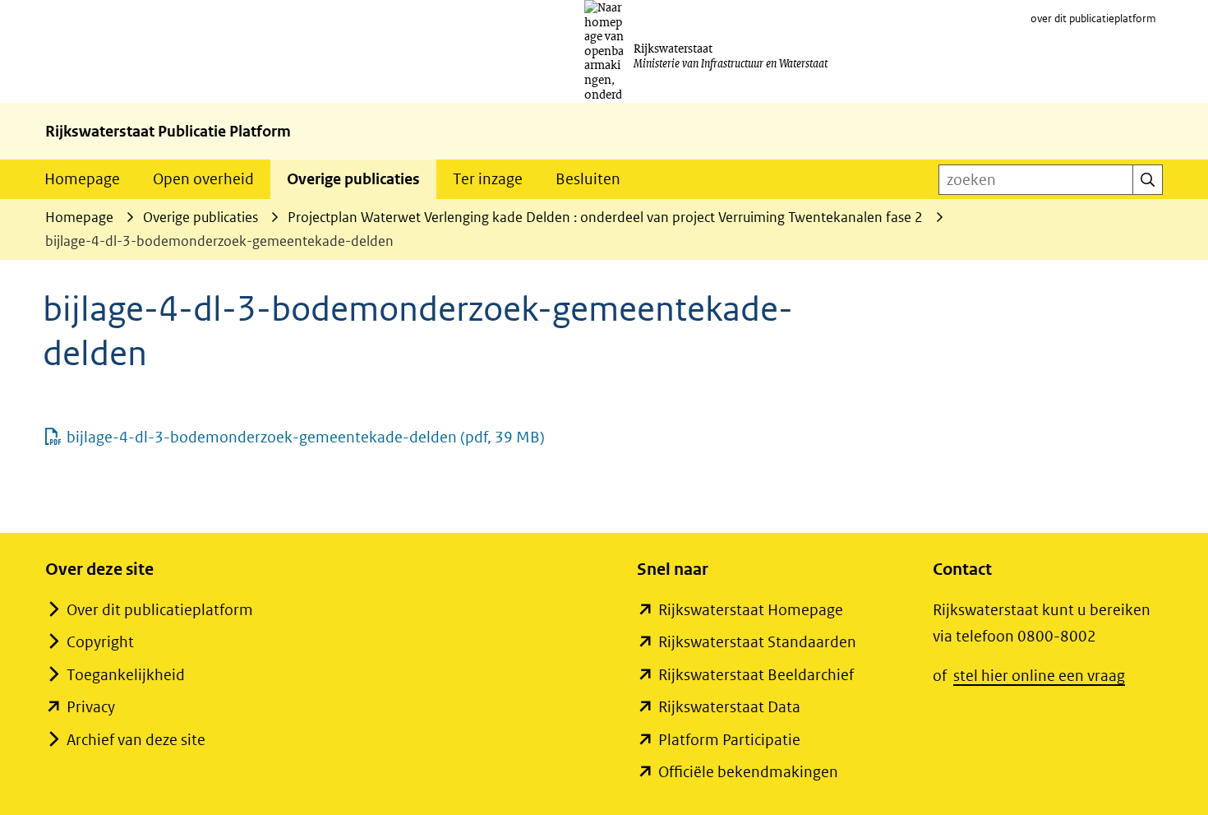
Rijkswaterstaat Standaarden (757, 641)
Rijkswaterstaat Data (729, 706)
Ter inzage (488, 178)
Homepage (82, 178)
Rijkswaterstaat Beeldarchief (756, 674)
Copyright (100, 641)
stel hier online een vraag (1039, 675)
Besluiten (588, 178)
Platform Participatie (729, 739)
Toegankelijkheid (126, 674)
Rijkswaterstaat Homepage (750, 609)
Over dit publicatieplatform (160, 609)
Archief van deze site (136, 739)
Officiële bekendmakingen (748, 771)
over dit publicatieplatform (1093, 18)
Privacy (91, 706)
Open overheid (203, 178)
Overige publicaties (353, 178)
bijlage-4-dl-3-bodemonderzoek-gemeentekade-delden (306, 437)
